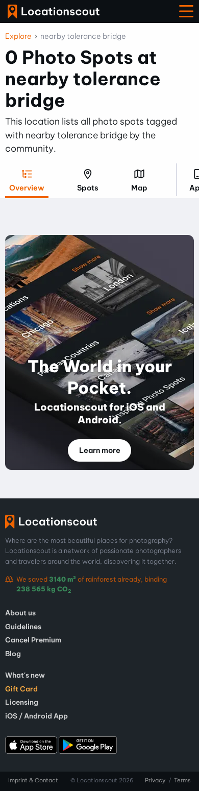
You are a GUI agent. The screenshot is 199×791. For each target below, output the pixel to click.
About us (20, 612)
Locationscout (54, 11)
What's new (25, 675)
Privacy (155, 780)
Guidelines (23, 626)
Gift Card (21, 688)
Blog (13, 653)
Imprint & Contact (33, 780)
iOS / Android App (36, 716)
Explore (18, 36)
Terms (182, 780)
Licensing (21, 702)
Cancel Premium (33, 639)
